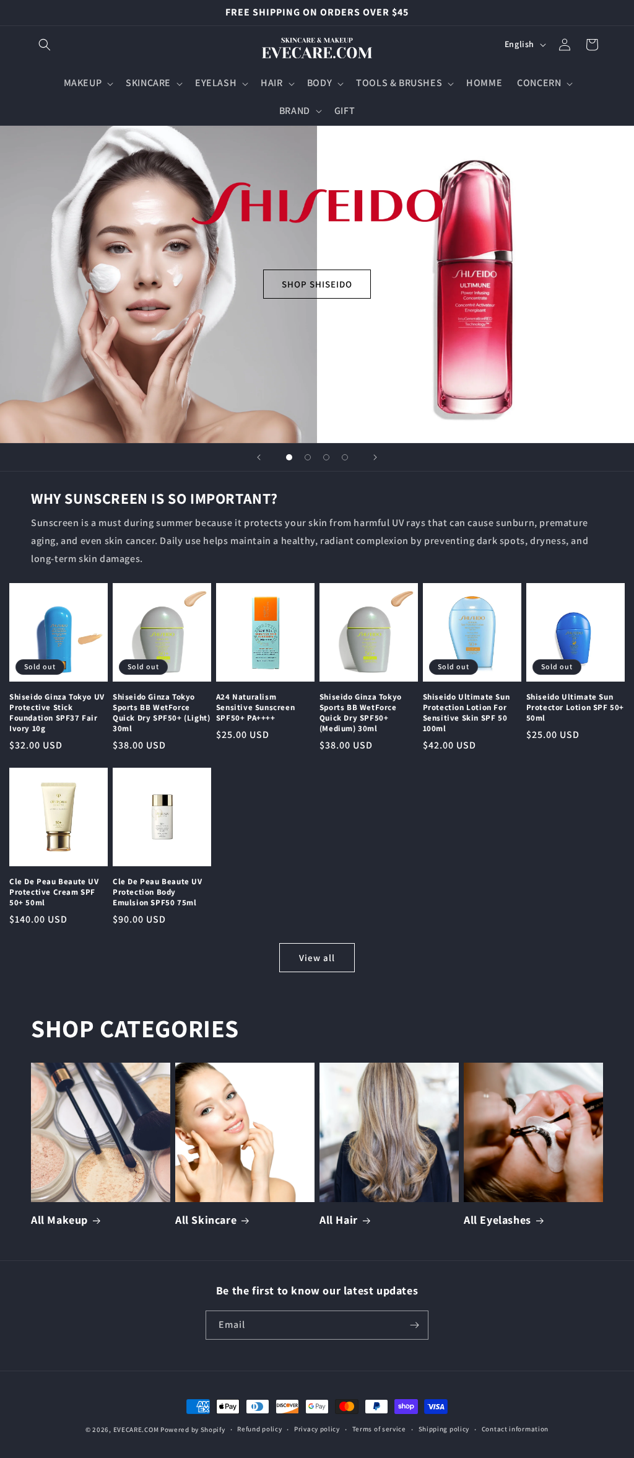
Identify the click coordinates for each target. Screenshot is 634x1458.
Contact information (515, 1429)
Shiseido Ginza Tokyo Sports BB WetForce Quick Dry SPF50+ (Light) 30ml (161, 713)
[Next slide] (375, 457)
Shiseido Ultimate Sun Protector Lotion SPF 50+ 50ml (575, 707)
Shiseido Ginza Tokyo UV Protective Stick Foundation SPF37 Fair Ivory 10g (57, 713)
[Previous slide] (258, 457)
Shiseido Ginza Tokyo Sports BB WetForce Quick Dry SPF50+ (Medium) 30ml (360, 713)
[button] (44, 44)
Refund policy (259, 1429)
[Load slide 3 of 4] (326, 457)
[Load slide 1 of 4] (289, 457)
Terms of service (379, 1429)
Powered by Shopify (192, 1429)
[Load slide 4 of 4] (345, 457)
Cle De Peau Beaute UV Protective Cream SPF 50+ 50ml (54, 892)
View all (317, 958)
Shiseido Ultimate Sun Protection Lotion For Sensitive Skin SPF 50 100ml (466, 713)
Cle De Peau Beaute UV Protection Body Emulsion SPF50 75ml (157, 892)
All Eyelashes (497, 1220)
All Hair (338, 1220)
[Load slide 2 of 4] (307, 457)
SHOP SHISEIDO (317, 284)
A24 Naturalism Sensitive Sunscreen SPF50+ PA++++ (255, 707)
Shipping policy (444, 1429)
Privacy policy (317, 1429)
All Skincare (206, 1220)
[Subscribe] (414, 1325)
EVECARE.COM (136, 1429)
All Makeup (59, 1220)
